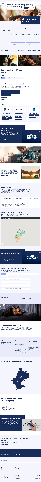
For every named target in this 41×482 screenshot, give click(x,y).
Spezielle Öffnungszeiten (4, 477)
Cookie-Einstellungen (21, 7)
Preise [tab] (7, 77)
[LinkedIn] (35, 475)
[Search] (39, 3)
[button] (15, 279)
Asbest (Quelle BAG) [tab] (4, 276)
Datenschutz (38, 478)
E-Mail (2, 469)
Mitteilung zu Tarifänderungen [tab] (18, 77)
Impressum (34, 478)
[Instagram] (39, 475)
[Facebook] (37, 475)
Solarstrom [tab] (10, 77)
